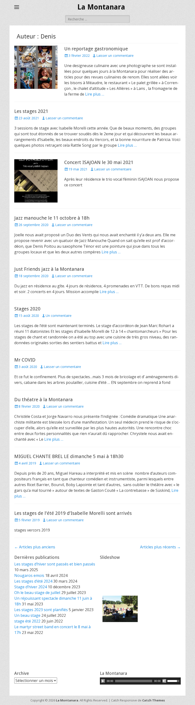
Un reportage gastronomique (96, 49)
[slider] (174, 680)
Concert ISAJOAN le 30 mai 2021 (98, 162)
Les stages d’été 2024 (33, 581)
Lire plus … (94, 94)
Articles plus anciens (34, 547)
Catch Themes (153, 700)
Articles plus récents (160, 547)
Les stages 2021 (31, 111)
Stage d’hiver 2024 (30, 586)
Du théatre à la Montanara (43, 399)
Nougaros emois (29, 575)
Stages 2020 (27, 309)
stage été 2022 (27, 621)
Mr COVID (24, 360)
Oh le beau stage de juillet (37, 592)
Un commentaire (59, 315)
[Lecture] (103, 681)
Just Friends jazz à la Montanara (49, 269)
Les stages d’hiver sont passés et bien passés (54, 564)
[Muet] (164, 681)
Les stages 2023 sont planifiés (41, 609)
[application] (140, 681)
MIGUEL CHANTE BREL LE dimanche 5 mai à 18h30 (68, 456)
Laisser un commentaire (115, 55)
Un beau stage (27, 615)
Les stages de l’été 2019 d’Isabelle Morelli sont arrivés (73, 513)
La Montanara (101, 7)
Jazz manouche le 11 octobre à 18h (51, 218)
